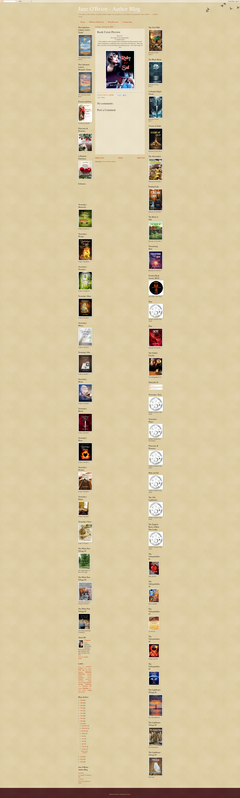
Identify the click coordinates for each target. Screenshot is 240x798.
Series (85, 688)
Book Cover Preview (84, 751)
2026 (81, 700)
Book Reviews (113, 22)
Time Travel (82, 690)
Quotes (79, 686)
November (85, 728)
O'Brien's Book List (96, 22)
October (84, 731)
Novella (80, 684)
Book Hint (85, 670)
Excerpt (89, 675)
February (84, 746)
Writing (83, 692)
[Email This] (118, 95)
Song (90, 688)
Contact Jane (127, 22)
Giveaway (81, 677)
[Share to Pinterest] (125, 95)
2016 (81, 756)
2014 (81, 762)
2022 (81, 710)
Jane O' (88, 640)
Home (83, 22)
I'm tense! (81, 779)
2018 (81, 721)
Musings (80, 682)
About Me (81, 666)
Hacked (89, 677)
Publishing (88, 684)
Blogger (128, 794)
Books (103, 97)
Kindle (89, 681)
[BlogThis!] (120, 95)
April (83, 744)
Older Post (141, 158)
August (84, 733)
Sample (80, 688)
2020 (81, 716)
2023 (81, 708)
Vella (79, 692)
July (83, 736)
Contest (89, 674)
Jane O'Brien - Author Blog (109, 8)
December (85, 725)
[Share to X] (122, 95)
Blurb (79, 670)
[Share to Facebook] (124, 95)
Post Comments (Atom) (109, 161)
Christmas (81, 674)
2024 (81, 705)
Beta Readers (87, 668)
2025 (81, 703)
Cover (80, 676)
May (83, 741)
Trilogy (89, 690)
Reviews (85, 686)
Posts (152, 385)
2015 (81, 759)
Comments (154, 388)
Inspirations (88, 679)
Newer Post (99, 158)
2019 (81, 718)
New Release (87, 682)
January (84, 749)
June (83, 738)
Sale (90, 686)
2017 (81, 723)
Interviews (80, 681)
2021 (81, 713)
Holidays (80, 679)
